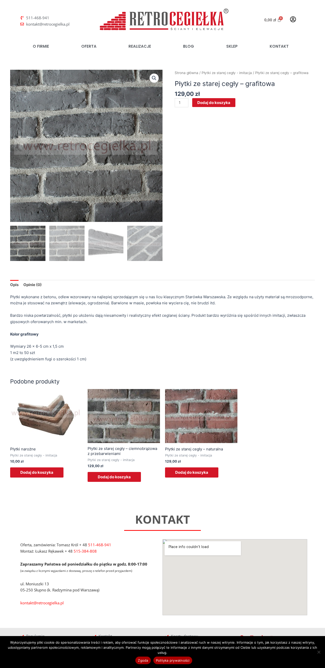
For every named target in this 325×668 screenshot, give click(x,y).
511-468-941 (99, 544)
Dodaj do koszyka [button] (36, 472)
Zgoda (143, 660)
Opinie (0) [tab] (32, 284)
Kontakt (279, 46)
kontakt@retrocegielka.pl (42, 602)
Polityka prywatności (173, 660)
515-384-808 (85, 551)
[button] (154, 78)
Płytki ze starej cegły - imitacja (227, 73)
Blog (188, 46)
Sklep (232, 46)
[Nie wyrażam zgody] (318, 652)
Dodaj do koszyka (213, 102)
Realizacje (139, 46)
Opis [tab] (14, 284)
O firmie (41, 46)
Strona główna (186, 73)
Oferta (88, 46)
